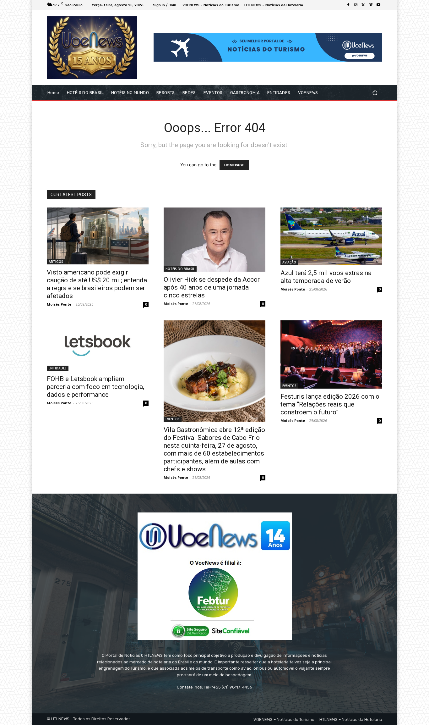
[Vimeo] (371, 5)
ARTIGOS (56, 261)
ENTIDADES (58, 368)
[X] (363, 5)
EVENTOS (173, 419)
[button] (374, 92)
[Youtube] (378, 5)
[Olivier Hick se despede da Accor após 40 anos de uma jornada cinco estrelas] (214, 240)
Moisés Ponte (59, 304)
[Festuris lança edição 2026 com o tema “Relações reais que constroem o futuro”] (331, 354)
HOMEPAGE (234, 165)
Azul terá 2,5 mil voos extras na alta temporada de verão (326, 277)
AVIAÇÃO (289, 262)
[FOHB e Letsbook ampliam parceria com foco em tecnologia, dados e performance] (98, 345)
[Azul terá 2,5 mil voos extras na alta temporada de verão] (331, 236)
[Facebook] (348, 5)
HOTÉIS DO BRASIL (180, 269)
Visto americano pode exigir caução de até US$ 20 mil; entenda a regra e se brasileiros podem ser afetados (97, 284)
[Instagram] (356, 5)
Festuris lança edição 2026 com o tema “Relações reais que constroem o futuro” (329, 404)
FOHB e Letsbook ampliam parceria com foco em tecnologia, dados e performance (95, 386)
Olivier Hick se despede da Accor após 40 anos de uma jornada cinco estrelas (212, 287)
